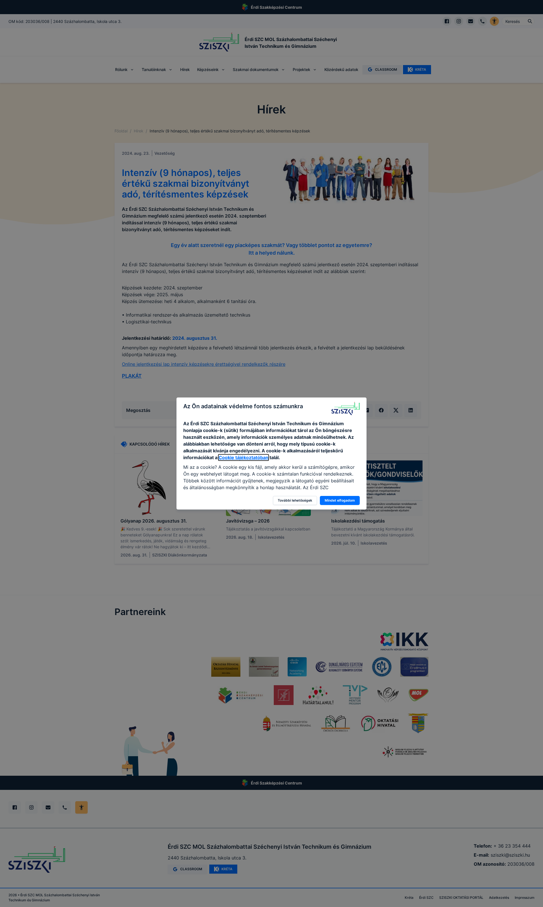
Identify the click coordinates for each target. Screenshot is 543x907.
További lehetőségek (295, 500)
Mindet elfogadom (340, 500)
